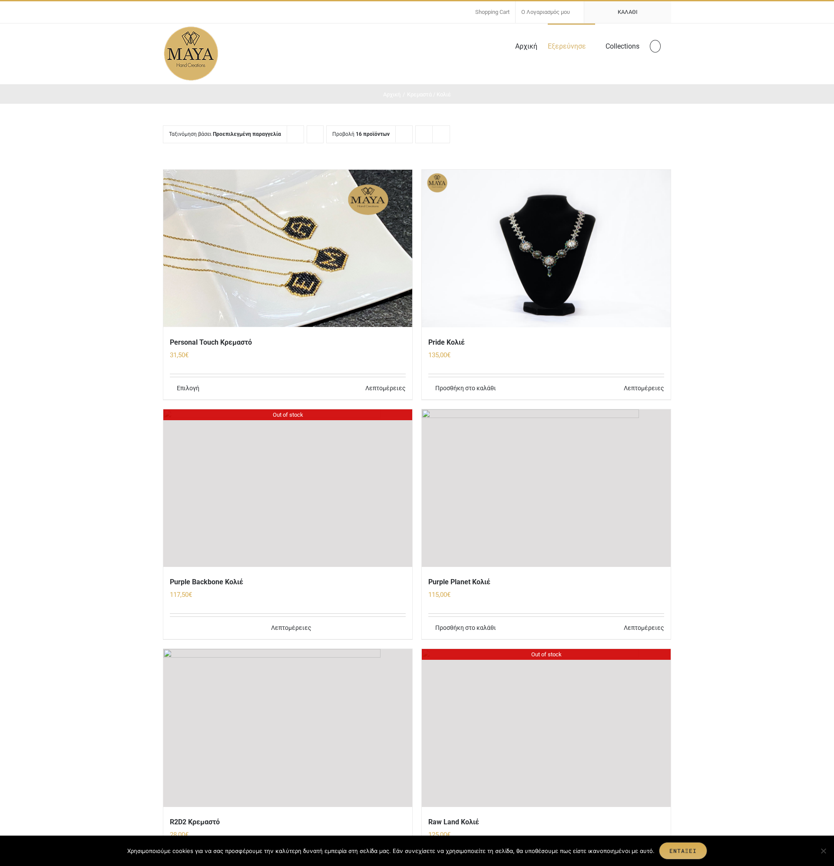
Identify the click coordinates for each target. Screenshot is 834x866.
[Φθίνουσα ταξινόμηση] (315, 134)
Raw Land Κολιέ (453, 822)
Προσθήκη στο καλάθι (465, 388)
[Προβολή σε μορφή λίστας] (441, 134)
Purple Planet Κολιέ (459, 582)
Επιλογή (188, 388)
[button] (655, 45)
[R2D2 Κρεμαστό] (287, 728)
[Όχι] (823, 850)
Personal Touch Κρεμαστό (211, 342)
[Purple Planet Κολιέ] (546, 488)
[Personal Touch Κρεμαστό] (287, 248)
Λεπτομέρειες (385, 388)
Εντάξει (683, 851)
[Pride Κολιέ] (546, 248)
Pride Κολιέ (446, 342)
